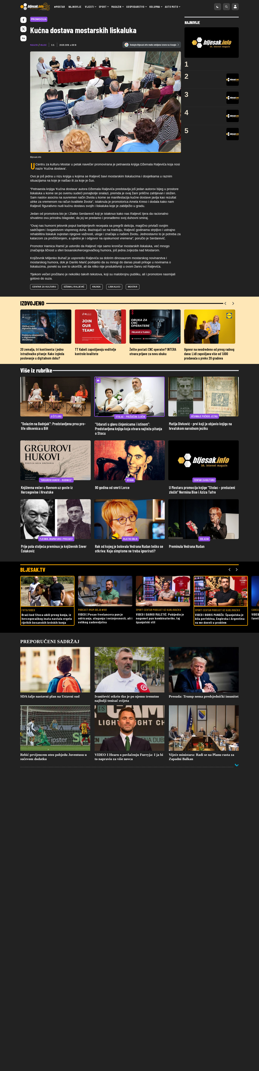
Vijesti (89, 6)
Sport (102, 6)
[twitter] (23, 29)
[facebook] (23, 20)
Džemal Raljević (74, 287)
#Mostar (59, 6)
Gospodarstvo (135, 6)
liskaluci (114, 287)
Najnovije (75, 6)
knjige (43, 44)
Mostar (132, 287)
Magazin (116, 6)
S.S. (53, 44)
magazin (34, 44)
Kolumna (154, 6)
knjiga (96, 287)
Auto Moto (171, 6)
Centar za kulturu (44, 287)
